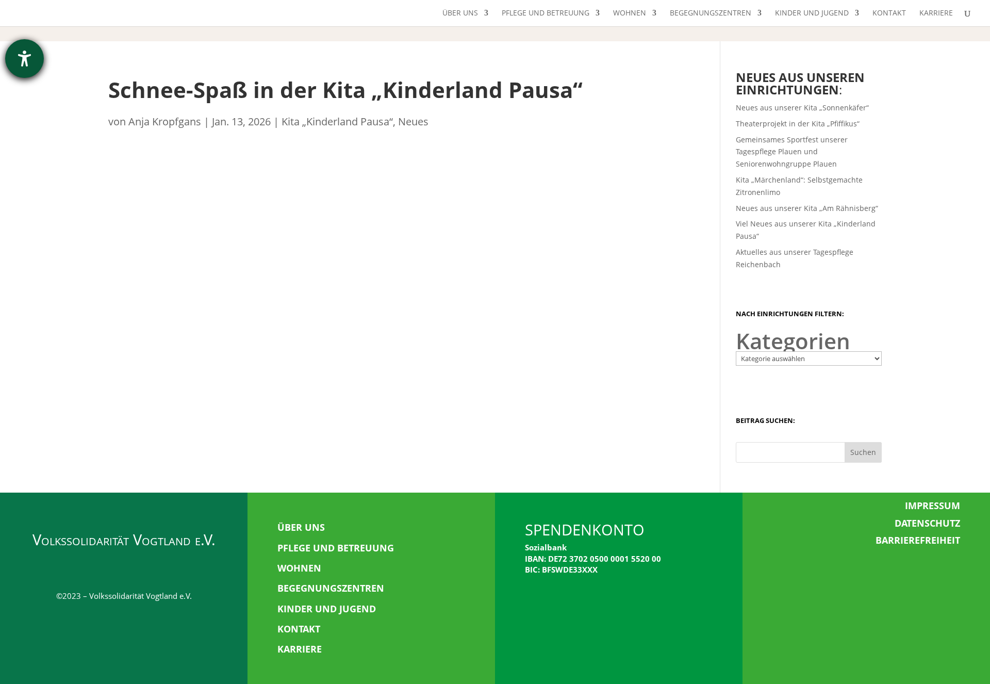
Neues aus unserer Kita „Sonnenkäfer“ (802, 107)
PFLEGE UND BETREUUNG (335, 548)
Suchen (863, 452)
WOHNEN (299, 568)
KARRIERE (299, 649)
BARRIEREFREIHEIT (918, 540)
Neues (413, 121)
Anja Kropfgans (164, 121)
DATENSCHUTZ (927, 523)
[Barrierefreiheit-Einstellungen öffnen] (24, 58)
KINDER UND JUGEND (326, 608)
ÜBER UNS (301, 527)
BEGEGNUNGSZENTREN (330, 588)
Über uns (460, 13)
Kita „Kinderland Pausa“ (337, 121)
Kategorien (793, 341)
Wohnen (629, 13)
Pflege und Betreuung (545, 13)
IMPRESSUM (932, 505)
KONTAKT (298, 629)
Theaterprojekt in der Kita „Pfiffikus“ (798, 123)
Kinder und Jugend (812, 13)
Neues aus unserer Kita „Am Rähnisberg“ (807, 208)
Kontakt (889, 13)
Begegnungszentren (710, 13)
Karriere (936, 13)
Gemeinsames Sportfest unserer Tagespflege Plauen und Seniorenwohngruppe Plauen (792, 152)
